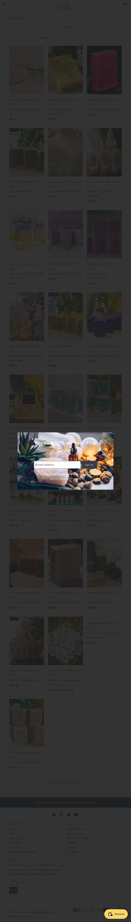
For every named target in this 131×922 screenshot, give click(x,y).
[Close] (109, 435)
